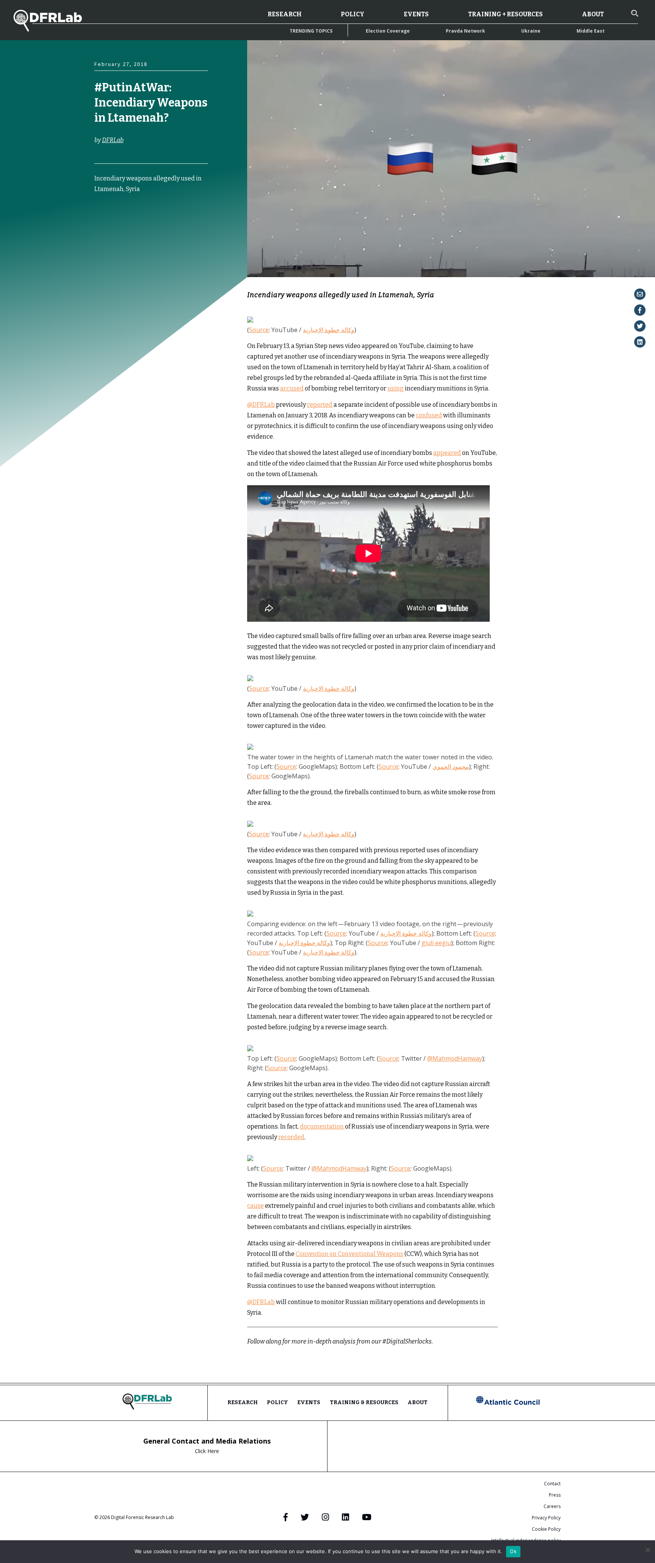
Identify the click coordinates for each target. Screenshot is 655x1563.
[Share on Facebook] (640, 310)
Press (555, 1495)
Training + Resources (505, 14)
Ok (513, 1551)
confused (429, 415)
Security (106, 243)
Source (259, 330)
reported (319, 404)
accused (292, 388)
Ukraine (531, 31)
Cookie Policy (546, 1529)
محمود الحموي (450, 766)
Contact (552, 1483)
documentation (322, 1126)
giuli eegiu (436, 943)
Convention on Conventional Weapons (349, 1253)
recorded (291, 1137)
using (395, 388)
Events (416, 14)
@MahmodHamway (454, 1058)
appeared (447, 452)
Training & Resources (364, 1402)
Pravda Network (465, 31)
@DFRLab (261, 404)
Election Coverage (388, 31)
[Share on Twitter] (640, 326)
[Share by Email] (640, 294)
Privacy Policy (546, 1517)
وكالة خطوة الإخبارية (328, 330)
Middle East (591, 31)
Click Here (207, 1451)
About (593, 14)
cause (255, 1205)
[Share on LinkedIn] (640, 342)
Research (285, 14)
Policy (352, 14)
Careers (552, 1506)
